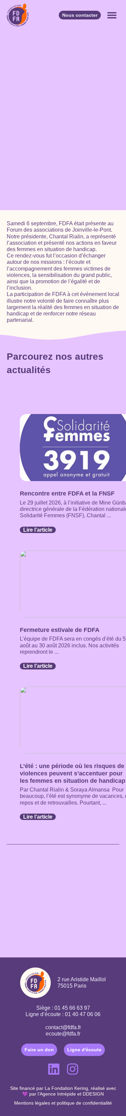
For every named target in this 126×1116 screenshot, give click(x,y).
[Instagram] (72, 1069)
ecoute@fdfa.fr (63, 1034)
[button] (111, 15)
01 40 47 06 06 (82, 1014)
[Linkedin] (53, 1069)
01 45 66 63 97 (72, 1008)
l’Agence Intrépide (57, 1094)
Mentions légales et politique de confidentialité (63, 1103)
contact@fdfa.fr (63, 1027)
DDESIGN (93, 1094)
